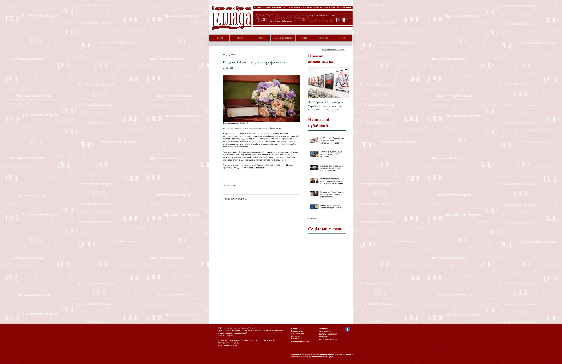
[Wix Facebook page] (347, 329)
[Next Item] (344, 83)
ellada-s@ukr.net (230, 345)
